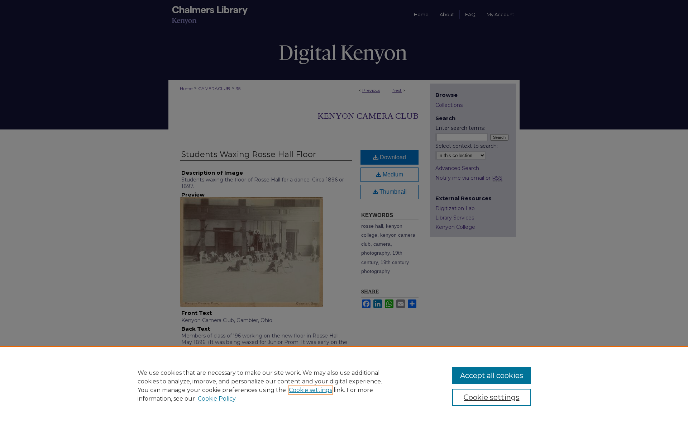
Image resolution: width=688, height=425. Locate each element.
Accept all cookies (491, 375)
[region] (344, 385)
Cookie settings (310, 390)
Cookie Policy (217, 398)
